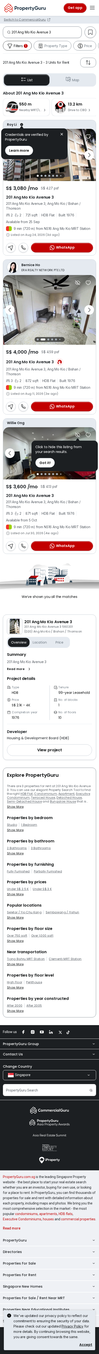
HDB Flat (26, 794)
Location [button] (40, 642)
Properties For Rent (19, 1275)
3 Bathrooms (41, 848)
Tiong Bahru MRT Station (26, 959)
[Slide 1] (38, 176)
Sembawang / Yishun (62, 912)
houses (48, 1219)
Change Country (17, 1066)
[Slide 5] (53, 176)
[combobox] (46, 32)
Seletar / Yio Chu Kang (24, 912)
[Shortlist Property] (88, 136)
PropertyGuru (15, 1240)
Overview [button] (18, 642)
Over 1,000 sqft (42, 936)
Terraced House (43, 798)
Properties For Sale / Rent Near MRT (34, 1298)
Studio (12, 825)
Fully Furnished (18, 871)
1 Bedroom (29, 825)
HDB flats (66, 1214)
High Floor (14, 982)
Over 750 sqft (17, 936)
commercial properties (78, 1219)
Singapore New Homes (23, 1286)
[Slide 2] (42, 176)
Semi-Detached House (24, 801)
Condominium (45, 794)
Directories (12, 1251)
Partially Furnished (48, 871)
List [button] (29, 80)
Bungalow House (63, 801)
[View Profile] (49, 124)
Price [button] (59, 642)
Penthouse (34, 982)
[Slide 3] (45, 176)
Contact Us (13, 1054)
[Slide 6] (57, 176)
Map (75, 80)
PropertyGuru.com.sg (19, 1177)
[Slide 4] (49, 176)
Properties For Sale (19, 1263)
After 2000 (14, 1006)
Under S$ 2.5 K (18, 889)
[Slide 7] (60, 175)
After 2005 (34, 1006)
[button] (19, 669)
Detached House (69, 798)
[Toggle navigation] (92, 8)
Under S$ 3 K (42, 889)
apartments (48, 1214)
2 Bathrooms (17, 848)
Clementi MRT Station (65, 959)
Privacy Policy (72, 1326)
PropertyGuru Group (21, 1043)
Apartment (66, 794)
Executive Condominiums (22, 1219)
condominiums (26, 1214)
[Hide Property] (77, 136)
